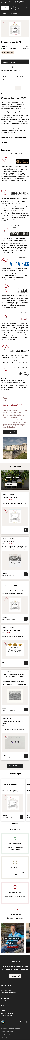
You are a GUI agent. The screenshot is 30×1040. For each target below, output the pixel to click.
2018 (5, 88)
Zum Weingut (8, 432)
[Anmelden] (24, 7)
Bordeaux (14, 77)
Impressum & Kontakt (7, 1034)
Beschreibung (5, 94)
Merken (16, 67)
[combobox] (15, 58)
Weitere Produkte (13, 766)
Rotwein (9, 18)
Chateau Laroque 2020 (18, 18)
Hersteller (4, 142)
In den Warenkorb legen (9, 62)
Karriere (3, 1003)
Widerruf (3, 1005)
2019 (12, 88)
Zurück (22, 1022)
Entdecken (9, 484)
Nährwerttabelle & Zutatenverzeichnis (13, 138)
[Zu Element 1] (13, 823)
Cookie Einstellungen (7, 1031)
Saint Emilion (20, 77)
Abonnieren (13, 976)
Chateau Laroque (9, 79)
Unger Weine (4, 1001)
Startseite (3, 18)
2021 (26, 88)
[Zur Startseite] (15, 8)
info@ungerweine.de (6, 1015)
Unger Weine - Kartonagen (8, 992)
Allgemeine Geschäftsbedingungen (10, 1028)
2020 (19, 88)
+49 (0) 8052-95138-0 (7, 1013)
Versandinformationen (7, 990)
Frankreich (8, 77)
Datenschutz (4, 1037)
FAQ (2, 988)
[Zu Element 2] (16, 823)
